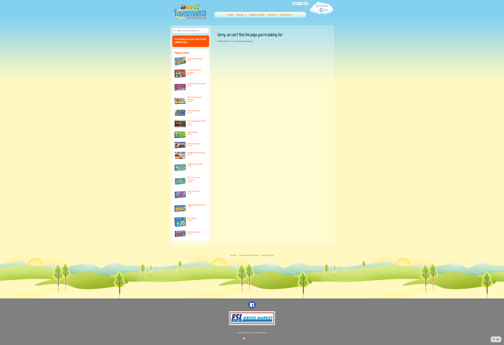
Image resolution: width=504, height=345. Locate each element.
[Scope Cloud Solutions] (252, 339)
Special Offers (286, 14)
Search (233, 255)
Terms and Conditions (249, 255)
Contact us (272, 14)
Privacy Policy (267, 255)
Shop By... (240, 14)
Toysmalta (251, 332)
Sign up (304, 3)
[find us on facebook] (252, 307)
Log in (296, 3)
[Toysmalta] (189, 11)
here (230, 41)
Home (230, 14)
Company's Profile (256, 14)
